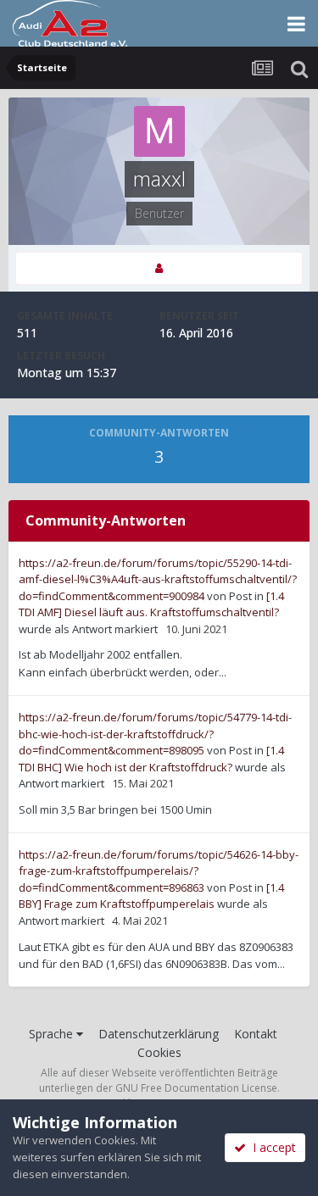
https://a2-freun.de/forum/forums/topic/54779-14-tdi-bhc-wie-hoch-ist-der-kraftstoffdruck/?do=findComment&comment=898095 (155, 733)
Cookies (159, 1052)
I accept (271, 1147)
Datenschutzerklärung (158, 1034)
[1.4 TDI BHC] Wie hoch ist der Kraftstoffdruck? (151, 759)
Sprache (52, 1034)
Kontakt (255, 1034)
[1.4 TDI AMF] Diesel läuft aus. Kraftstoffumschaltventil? (151, 604)
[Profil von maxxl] (159, 268)
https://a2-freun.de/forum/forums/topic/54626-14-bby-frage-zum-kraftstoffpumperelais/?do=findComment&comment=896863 (158, 871)
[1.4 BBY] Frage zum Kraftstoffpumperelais (151, 896)
